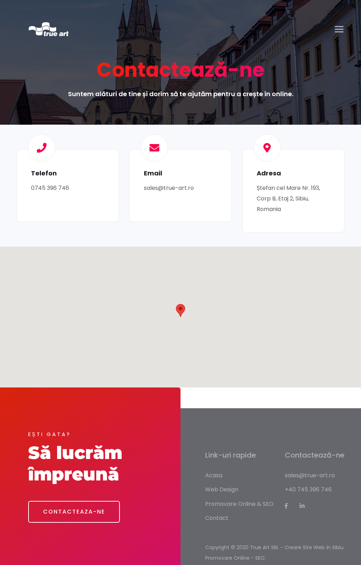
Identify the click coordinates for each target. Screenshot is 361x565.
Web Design (221, 489)
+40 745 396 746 (308, 489)
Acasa (213, 475)
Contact (216, 518)
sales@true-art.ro (169, 188)
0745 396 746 (50, 188)
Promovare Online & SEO (239, 504)
